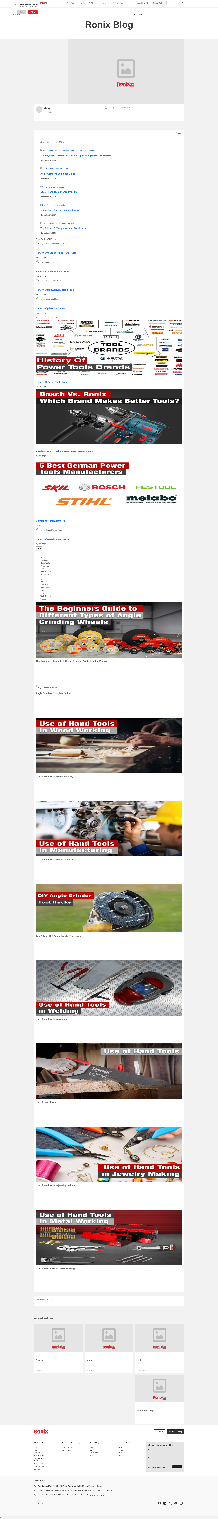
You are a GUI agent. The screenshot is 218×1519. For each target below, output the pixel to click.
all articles (140, 14)
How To (92, 1447)
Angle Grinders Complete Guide (57, 174)
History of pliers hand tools (51, 308)
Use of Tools (82, 3)
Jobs (91, 1450)
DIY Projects (94, 3)
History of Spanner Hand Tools (52, 271)
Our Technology (67, 1450)
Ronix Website (159, 3)
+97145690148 (55, 1490)
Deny (22, 12)
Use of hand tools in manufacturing (59, 210)
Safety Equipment (39, 1458)
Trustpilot (3, 1518)
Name (150, 1450)
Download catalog (175, 1432)
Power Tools (38, 1447)
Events (120, 1455)
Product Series (67, 1447)
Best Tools (71, 3)
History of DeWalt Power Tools (52, 539)
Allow (33, 12)
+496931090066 (57, 1486)
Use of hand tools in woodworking (59, 192)
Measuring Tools (39, 1455)
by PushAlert (18, 14)
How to (103, 3)
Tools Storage (38, 1463)
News (148, 3)
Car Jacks (37, 1469)
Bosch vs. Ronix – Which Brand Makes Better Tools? (64, 451)
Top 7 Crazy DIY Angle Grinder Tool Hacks (63, 228)
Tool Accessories (39, 1461)
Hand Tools (37, 1450)
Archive (92, 1455)
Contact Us (160, 1432)
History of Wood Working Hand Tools (56, 253)
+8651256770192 (56, 1495)
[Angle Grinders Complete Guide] (54, 169)
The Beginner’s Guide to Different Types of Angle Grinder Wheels (75, 155)
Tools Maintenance (127, 3)
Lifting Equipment (39, 1466)
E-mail (150, 1458)
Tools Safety (113, 3)
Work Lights (38, 1453)
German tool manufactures (50, 521)
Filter (39, 549)
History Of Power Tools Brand (52, 382)
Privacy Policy (39, 1503)
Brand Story (122, 1453)
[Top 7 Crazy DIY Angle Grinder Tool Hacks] (58, 223)
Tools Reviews (94, 1453)
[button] (183, 3)
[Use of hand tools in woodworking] (54, 187)
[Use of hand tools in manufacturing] (55, 205)
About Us (121, 1447)
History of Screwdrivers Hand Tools (55, 290)
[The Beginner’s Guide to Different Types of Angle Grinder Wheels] (67, 150)
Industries (141, 3)
